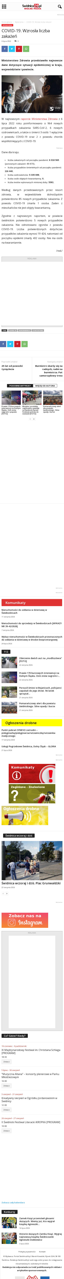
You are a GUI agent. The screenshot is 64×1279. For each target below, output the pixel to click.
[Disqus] (32, 462)
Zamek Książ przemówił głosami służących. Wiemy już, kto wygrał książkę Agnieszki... (37, 1221)
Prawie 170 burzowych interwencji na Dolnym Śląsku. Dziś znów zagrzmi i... (39, 674)
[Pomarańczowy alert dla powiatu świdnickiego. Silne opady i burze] (52, 398)
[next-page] (33, 419)
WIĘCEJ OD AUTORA (45, 385)
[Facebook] (5, 49)
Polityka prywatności (27, 1251)
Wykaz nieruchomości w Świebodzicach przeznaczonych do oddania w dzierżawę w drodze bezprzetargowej (32, 638)
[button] (59, 6)
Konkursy (9, 1212)
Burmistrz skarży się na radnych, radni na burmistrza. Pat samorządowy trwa (48, 370)
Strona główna (7, 22)
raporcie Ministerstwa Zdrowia (39, 119)
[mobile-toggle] (4, 7)
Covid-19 (12, 330)
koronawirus (24, 330)
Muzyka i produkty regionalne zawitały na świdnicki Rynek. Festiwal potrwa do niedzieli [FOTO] (30, 410)
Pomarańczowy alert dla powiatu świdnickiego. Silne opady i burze (52, 409)
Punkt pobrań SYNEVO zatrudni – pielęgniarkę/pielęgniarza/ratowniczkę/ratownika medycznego (28, 733)
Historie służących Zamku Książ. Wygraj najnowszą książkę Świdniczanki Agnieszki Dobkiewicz (40, 1236)
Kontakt (42, 1251)
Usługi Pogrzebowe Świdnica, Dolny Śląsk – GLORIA (29, 746)
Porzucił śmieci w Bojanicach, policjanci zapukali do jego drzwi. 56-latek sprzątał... (40, 690)
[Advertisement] (32, 293)
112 (6, 651)
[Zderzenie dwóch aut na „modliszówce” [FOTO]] (9, 662)
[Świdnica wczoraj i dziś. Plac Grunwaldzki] (32, 860)
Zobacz (6, 1061)
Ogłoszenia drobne (21, 722)
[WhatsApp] (26, 49)
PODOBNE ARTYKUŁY (20, 385)
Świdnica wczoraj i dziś (18, 835)
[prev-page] (30, 419)
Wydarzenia (19, 22)
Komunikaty (15, 602)
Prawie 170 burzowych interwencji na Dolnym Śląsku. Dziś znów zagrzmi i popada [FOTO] (11, 410)
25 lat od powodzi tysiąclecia (12, 367)
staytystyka (38, 330)
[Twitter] (12, 49)
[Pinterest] (19, 49)
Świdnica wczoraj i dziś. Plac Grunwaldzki (31, 883)
